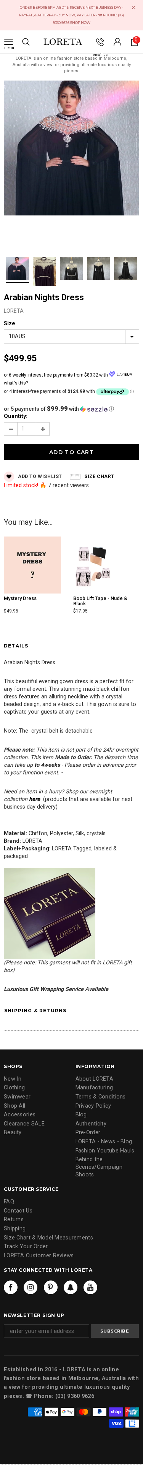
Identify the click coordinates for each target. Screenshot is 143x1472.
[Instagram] (30, 1287)
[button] (71, 409)
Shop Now (80, 23)
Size (9, 323)
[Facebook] (11, 1287)
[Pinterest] (51, 1287)
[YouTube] (90, 1287)
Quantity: (15, 416)
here (34, 799)
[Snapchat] (70, 1287)
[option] (71, 149)
